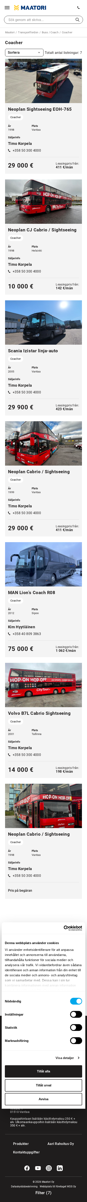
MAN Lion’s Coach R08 (31, 592)
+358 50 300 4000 (27, 150)
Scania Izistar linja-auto (33, 350)
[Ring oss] (78, 7)
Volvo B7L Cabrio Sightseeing (39, 713)
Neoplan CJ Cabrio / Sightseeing (42, 229)
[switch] (76, 1014)
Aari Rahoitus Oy (61, 1144)
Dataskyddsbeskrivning (24, 1186)
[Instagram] (49, 1168)
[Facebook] (27, 1168)
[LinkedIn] (60, 1168)
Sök (77, 20)
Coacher (15, 117)
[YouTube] (38, 1168)
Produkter (21, 1144)
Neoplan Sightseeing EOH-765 (40, 109)
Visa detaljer (65, 1058)
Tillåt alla (43, 1071)
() (43, 1193)
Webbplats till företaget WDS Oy (58, 1186)
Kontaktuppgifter (21, 1152)
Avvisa (43, 1099)
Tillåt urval (43, 1085)
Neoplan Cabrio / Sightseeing (39, 471)
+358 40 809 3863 (27, 634)
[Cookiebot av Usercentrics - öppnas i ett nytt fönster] (63, 928)
